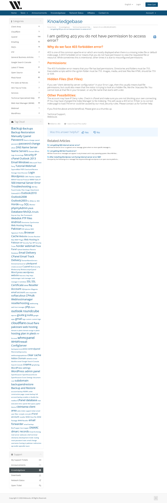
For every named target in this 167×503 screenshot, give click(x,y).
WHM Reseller (23, 420)
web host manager (18, 307)
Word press (17, 272)
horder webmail (25, 246)
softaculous (18, 295)
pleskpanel (31, 263)
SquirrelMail (15, 169)
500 (13, 183)
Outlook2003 (19, 200)
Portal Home (51, 27)
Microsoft (33, 163)
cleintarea (22, 406)
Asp (18, 215)
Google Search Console (30, 361)
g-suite (29, 315)
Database (17, 211)
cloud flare (32, 323)
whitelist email (32, 358)
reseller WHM (25, 417)
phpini (33, 307)
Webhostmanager (22, 299)
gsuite (20, 315)
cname (27, 364)
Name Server (29, 147)
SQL (26, 204)
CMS (26, 177)
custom (28, 319)
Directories (25, 222)
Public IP (38, 180)
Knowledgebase (58, 13)
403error (33, 201)
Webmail (30, 166)
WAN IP (14, 180)
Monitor (32, 205)
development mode (26, 438)
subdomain (21, 380)
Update (37, 177)
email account (18, 292)
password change (29, 143)
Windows (23, 162)
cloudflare (18, 323)
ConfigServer (19, 345)
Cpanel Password (21, 138)
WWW (32, 180)
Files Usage (26, 190)
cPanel (15, 158)
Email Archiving (35, 432)
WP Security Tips (26, 243)
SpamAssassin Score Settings (22, 377)
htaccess (22, 275)
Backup (16, 128)
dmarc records (20, 431)
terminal (34, 435)
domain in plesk (17, 330)
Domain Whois (34, 151)
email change (32, 440)
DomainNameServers (29, 260)
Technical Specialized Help (81, 27)
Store (23, 13)
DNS (18, 147)
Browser (29, 232)
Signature (14, 233)
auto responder (31, 292)
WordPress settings (21, 367)
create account (16, 267)
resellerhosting (20, 303)
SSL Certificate (23, 283)
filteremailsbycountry (19, 352)
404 (33, 187)
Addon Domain (18, 358)
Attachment (34, 190)
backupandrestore (22, 384)
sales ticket (21, 411)
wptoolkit (22, 446)
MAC (32, 229)
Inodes (18, 190)
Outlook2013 (15, 193)
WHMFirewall (19, 341)
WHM (26, 285)
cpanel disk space (28, 404)
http (27, 275)
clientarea (15, 438)
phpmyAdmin (19, 208)
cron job (28, 414)
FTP (24, 218)
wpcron (14, 315)
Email (14, 162)
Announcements (39, 13)
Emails (35, 211)
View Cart (152, 4)
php (27, 307)
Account (150, 13)
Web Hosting (17, 225)
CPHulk (30, 295)
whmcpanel (26, 337)
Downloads (16, 475)
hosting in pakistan (26, 443)
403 (38, 201)
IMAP (17, 240)
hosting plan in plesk (23, 333)
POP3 (23, 169)
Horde (15, 204)
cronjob (21, 414)
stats (24, 440)
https (31, 275)
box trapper (24, 428)
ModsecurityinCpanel (28, 269)
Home (14, 13)
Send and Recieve (31, 169)
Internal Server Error (28, 183)
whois (13, 148)
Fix (28, 201)
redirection (37, 443)
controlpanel (34, 348)
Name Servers (19, 151)
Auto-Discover (22, 173)
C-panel (26, 266)
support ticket (31, 411)
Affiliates (91, 13)
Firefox (21, 233)
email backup (29, 424)
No (98, 132)
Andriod (16, 222)
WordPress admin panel (25, 371)
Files (29, 218)
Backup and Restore (23, 388)
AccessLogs (19, 155)
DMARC (34, 427)
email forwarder (23, 422)
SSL (29, 281)
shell (29, 435)
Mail (12, 240)
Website (23, 236)
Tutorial (20, 166)
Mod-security (35, 267)
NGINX (25, 391)
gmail (18, 319)
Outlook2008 (19, 197)
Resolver (37, 236)
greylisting (35, 365)
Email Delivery (27, 252)
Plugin (21, 240)
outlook (16, 311)
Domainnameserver (18, 264)
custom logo (36, 319)
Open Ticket (16, 485)
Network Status (76, 13)
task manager (26, 278)
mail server (15, 435)
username (15, 443)
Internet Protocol (23, 180)
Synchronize (34, 222)
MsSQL (27, 211)
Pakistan (16, 228)
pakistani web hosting (24, 327)
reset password (16, 440)
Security (29, 155)
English (128, 4)
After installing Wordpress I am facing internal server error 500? (75, 157)
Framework (28, 215)
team (28, 446)
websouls (23, 435)
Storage (14, 173)
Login (138, 4)
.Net (21, 215)
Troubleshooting (21, 186)
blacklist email (16, 361)
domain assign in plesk (31, 330)
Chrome (31, 236)
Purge (21, 205)
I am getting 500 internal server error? (64, 145)
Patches (32, 177)
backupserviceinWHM (19, 349)
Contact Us (104, 13)
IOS (23, 229)
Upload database (23, 249)
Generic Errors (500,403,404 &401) (104, 27)
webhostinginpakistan (19, 355)
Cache (15, 236)
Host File (33, 417)
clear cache (34, 355)
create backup (30, 394)
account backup (17, 391)
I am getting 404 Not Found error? (62, 151)
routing (36, 438)
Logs (13, 155)
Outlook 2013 (28, 158)
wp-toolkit (14, 446)
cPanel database (27, 400)
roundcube (31, 311)
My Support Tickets (19, 460)
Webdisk (16, 218)
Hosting (28, 225)
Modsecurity (15, 269)
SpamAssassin (16, 375)
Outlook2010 (29, 193)
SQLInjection (26, 289)
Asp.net (14, 215)
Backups (28, 128)
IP (35, 155)
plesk (30, 208)
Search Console (17, 365)
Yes (86, 132)
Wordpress (17, 176)
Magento (34, 289)
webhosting (34, 303)
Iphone (27, 229)
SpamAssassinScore (29, 375)
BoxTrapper (15, 428)
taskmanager (16, 278)
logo (24, 319)
